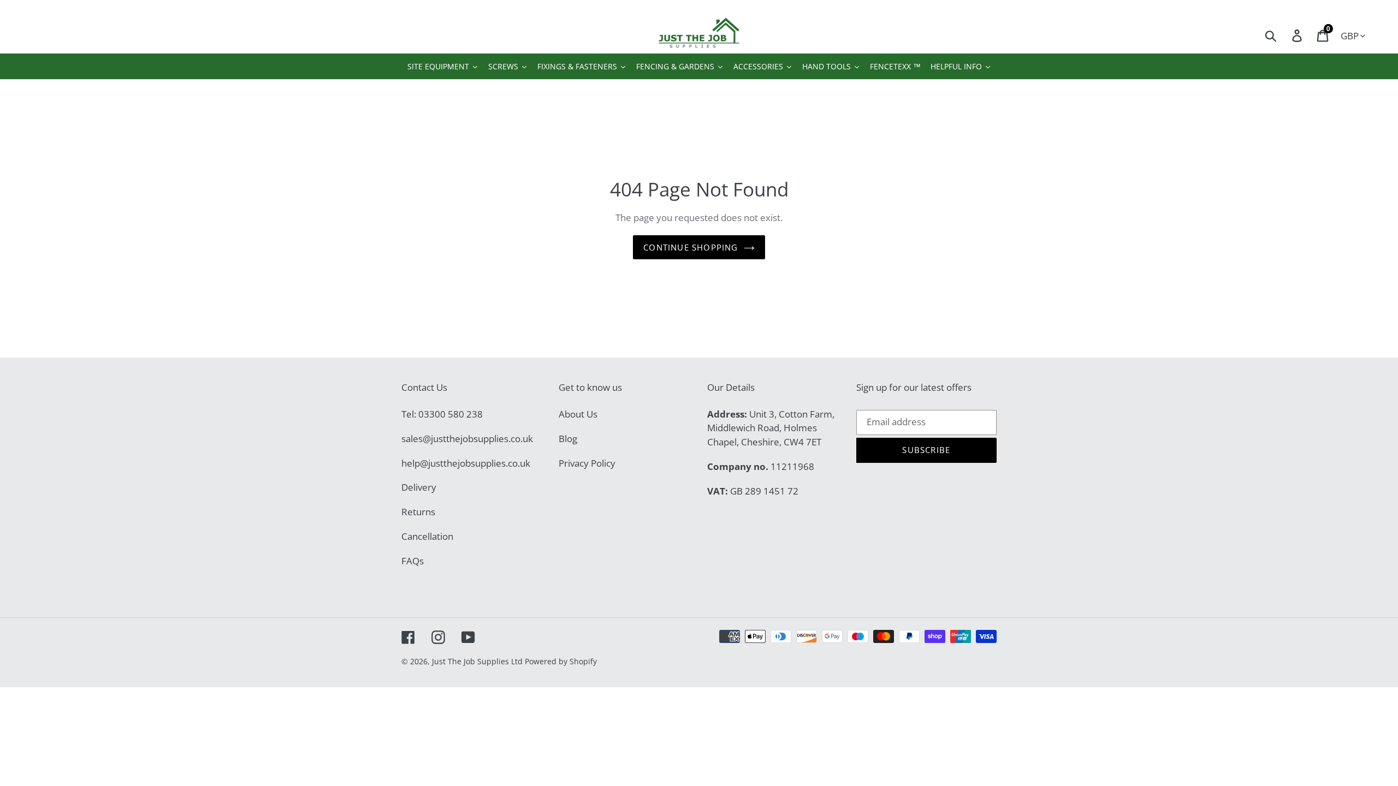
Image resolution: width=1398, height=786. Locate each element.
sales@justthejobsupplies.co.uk (467, 438)
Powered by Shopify (561, 661)
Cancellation (427, 536)
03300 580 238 (450, 414)
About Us (578, 414)
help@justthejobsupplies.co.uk (465, 463)
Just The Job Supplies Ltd (477, 661)
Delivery (418, 487)
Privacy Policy (587, 463)
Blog (568, 438)
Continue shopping (690, 247)
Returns (418, 511)
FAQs (412, 561)
